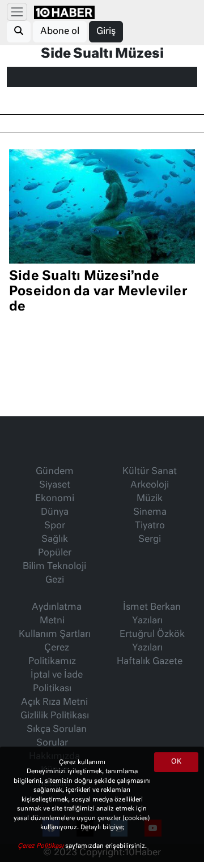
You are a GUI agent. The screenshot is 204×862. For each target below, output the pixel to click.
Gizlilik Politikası (54, 716)
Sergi (149, 539)
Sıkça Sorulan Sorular (57, 736)
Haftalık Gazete (149, 661)
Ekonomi (54, 498)
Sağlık (54, 539)
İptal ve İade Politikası (57, 682)
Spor (54, 526)
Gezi (54, 580)
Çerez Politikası (41, 846)
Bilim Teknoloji (54, 566)
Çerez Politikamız (52, 655)
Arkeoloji (149, 485)
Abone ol (59, 31)
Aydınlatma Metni (57, 614)
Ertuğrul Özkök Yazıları (152, 641)
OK (176, 761)
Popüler (54, 553)
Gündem (55, 471)
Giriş (106, 31)
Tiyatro (150, 526)
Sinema (150, 512)
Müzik (150, 498)
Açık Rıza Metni (54, 702)
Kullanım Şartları (55, 634)
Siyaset (54, 485)
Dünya (55, 512)
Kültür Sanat (149, 471)
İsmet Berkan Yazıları (152, 614)
